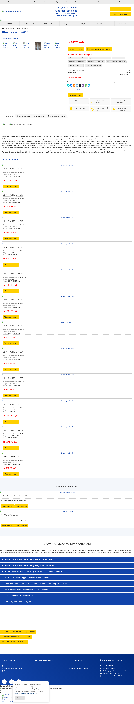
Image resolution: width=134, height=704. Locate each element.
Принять (20, 698)
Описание (9, 116)
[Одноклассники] (74, 85)
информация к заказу (57, 116)
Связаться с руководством (45, 666)
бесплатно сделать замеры (15, 642)
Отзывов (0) (40, 116)
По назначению (102, 24)
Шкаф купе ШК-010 (13, 299)
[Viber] (83, 85)
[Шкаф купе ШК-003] (32, 38)
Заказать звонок (120, 9)
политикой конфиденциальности (26, 693)
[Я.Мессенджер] (68, 85)
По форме (9, 24)
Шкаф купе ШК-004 (13, 430)
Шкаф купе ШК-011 (12, 326)
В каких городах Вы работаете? (19, 596)
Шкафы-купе (9, 28)
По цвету (67, 24)
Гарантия (72, 666)
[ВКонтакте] (71, 85)
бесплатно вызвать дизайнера (16, 637)
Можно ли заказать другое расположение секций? (27, 578)
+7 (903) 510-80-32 (67, 11)
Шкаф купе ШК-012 (13, 273)
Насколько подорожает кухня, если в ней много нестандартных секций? (36, 584)
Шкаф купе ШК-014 (13, 221)
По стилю (122, 24)
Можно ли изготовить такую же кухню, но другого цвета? (30, 559)
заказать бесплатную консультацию (19, 632)
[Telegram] (77, 85)
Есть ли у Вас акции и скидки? (18, 602)
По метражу (49, 24)
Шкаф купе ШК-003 (13, 456)
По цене (83, 24)
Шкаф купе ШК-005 (13, 404)
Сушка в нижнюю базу (14, 496)
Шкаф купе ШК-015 (13, 195)
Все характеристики (74, 77)
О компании (8, 666)
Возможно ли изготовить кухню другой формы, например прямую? (34, 571)
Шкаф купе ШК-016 (13, 169)
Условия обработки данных (78, 668)
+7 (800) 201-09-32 (67, 7)
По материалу (29, 24)
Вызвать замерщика (121, 14)
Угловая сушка (9, 515)
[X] (80, 85)
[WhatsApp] (86, 85)
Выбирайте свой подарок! (80, 55)
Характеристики (24, 116)
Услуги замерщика (10, 671)
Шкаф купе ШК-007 (13, 378)
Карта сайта (73, 671)
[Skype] (89, 85)
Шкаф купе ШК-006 (13, 352)
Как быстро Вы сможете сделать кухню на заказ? (26, 590)
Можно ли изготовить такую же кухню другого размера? (29, 565)
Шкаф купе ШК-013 (13, 247)
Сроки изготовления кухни (13, 668)
